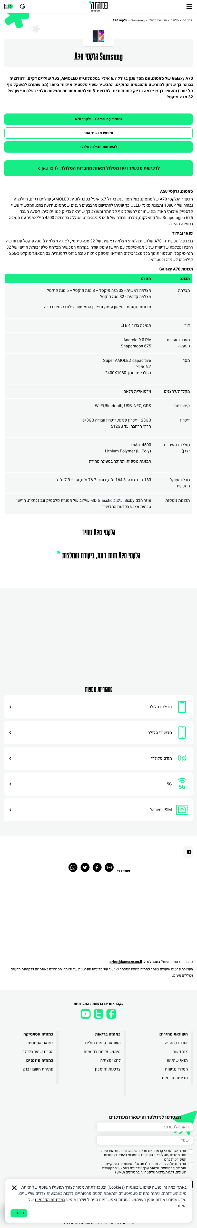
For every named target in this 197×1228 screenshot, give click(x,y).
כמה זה (187, 20)
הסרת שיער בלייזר (38, 1052)
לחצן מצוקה (110, 1060)
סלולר (175, 20)
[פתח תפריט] (189, 6)
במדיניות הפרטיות (50, 1200)
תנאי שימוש (177, 1060)
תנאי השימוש (137, 1150)
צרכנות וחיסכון (108, 1069)
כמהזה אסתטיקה (38, 1034)
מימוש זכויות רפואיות (102, 1052)
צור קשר (180, 1052)
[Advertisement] (98, 637)
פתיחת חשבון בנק (38, 1069)
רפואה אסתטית (40, 1043)
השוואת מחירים (173, 1034)
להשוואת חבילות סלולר (98, 147)
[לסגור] (14, 1188)
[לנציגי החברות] (21, 6)
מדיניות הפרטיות (90, 969)
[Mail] (109, 867)
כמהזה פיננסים (39, 1060)
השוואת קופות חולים (103, 1043)
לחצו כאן (100, 168)
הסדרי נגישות (176, 1069)
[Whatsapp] (72, 867)
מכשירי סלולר (158, 20)
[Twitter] (85, 867)
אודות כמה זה (176, 1043)
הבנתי (19, 1213)
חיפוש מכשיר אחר (98, 133)
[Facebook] (97, 867)
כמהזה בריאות (108, 1034)
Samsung (138, 20)
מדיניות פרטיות (175, 1078)
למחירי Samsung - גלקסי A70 (99, 119)
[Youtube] (86, 1014)
